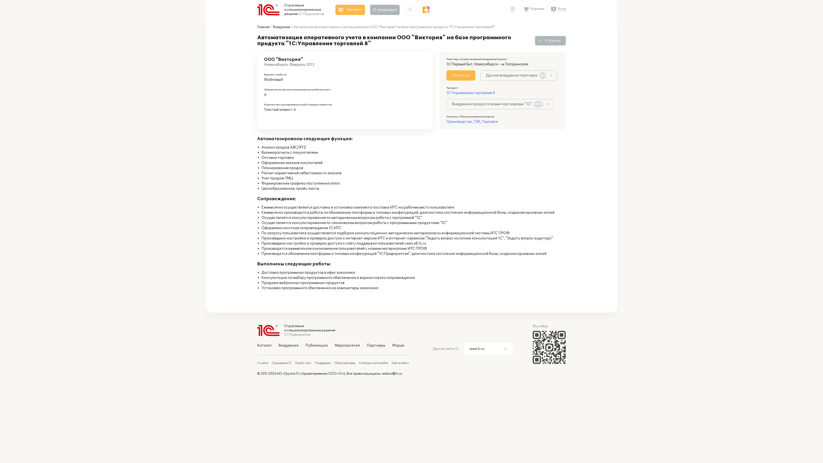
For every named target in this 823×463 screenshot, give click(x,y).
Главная (263, 27)
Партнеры (376, 345)
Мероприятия (347, 345)
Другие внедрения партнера (515, 75)
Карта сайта (400, 363)
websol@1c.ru (392, 374)
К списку (553, 41)
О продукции (385, 10)
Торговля (490, 122)
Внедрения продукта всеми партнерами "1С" (497, 104)
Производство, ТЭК (463, 122)
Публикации (316, 345)
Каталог (264, 345)
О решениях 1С (282, 363)
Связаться (461, 75)
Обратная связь (344, 363)
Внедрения (281, 27)
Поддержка (323, 363)
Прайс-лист (303, 363)
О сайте (262, 363)
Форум (398, 345)
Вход (562, 9)
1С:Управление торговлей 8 (470, 93)
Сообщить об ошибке (373, 363)
